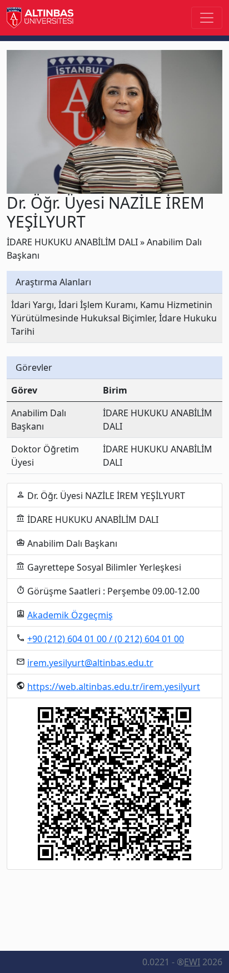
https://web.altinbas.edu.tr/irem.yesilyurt (113, 686)
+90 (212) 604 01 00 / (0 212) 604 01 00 (105, 639)
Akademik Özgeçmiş (70, 615)
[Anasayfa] (40, 17)
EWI (192, 962)
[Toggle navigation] (206, 18)
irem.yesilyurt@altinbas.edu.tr (90, 663)
